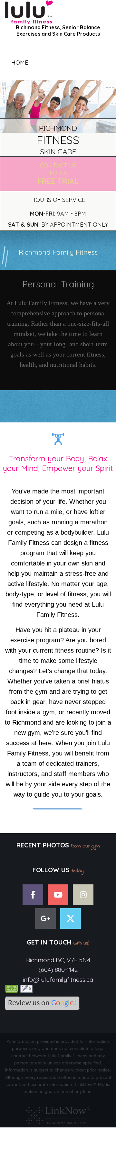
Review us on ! (42, 1003)
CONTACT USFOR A (58, 173)
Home (19, 62)
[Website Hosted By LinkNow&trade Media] (58, 1113)
